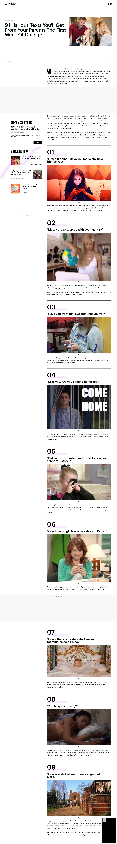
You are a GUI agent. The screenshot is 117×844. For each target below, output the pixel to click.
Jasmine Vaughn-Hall (15, 60)
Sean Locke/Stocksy (107, 56)
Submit (38, 142)
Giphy (79, 201)
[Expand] (103, 819)
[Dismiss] (114, 819)
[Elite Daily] (10, 3)
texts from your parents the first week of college (94, 81)
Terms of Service (35, 135)
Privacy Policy (13, 136)
